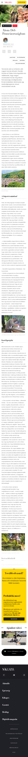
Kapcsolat (14, 743)
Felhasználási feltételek (14, 733)
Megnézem (14, 619)
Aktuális (6, 683)
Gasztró (5, 704)
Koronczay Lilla (8, 44)
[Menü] (2, 2)
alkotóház (12, 57)
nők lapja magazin (20, 63)
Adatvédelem (14, 738)
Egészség (6, 690)
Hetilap (15, 25)
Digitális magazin (9, 719)
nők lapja (15, 60)
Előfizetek (21, 2)
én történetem (21, 57)
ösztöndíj (22, 60)
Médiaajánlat (14, 747)
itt (19, 615)
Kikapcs (5, 697)
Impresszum (14, 729)
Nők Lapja (8, 2)
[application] (14, 638)
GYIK (14, 752)
